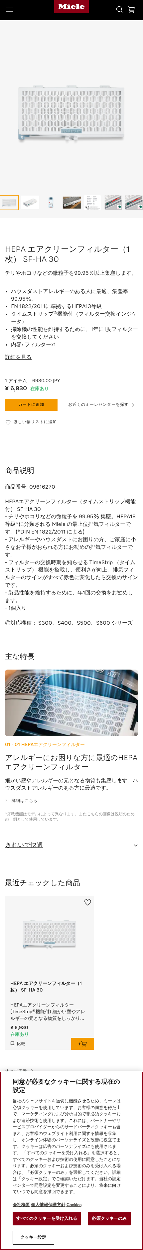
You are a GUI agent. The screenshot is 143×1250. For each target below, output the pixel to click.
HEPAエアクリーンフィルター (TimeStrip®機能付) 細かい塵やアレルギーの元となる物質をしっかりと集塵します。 (47, 1012)
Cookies (74, 1205)
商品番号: (16, 487)
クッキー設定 (33, 1237)
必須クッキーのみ (109, 1218)
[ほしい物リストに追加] (87, 902)
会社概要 (21, 1205)
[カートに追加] (82, 1044)
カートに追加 (31, 405)
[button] (24, 10)
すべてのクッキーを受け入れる (46, 1218)
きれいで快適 (24, 845)
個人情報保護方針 (48, 1205)
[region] (71, 1160)
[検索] (119, 9)
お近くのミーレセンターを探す (98, 405)
